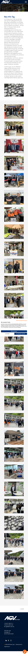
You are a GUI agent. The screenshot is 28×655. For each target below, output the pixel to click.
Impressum (7, 646)
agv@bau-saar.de (10, 626)
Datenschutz (19, 644)
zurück (22, 609)
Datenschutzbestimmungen (21, 320)
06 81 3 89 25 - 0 (9, 623)
